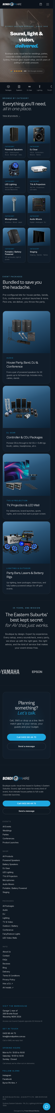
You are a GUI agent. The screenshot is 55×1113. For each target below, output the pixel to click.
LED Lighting (8, 872)
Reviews (6, 964)
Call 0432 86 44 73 (26, 737)
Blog (5, 967)
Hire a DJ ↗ (8, 983)
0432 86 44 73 (9, 1033)
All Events (7, 826)
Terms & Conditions (11, 975)
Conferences (8, 838)
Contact (6, 956)
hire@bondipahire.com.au (14, 1036)
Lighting (6, 918)
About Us (7, 952)
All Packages (8, 906)
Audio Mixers (8, 884)
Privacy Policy (9, 979)
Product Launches (11, 842)
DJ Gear (6, 868)
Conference (8, 930)
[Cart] (40, 4)
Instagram (7, 1075)
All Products (8, 856)
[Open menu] (47, 4)
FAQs (5, 960)
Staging (6, 892)
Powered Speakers (11, 860)
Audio (5, 910)
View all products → (11, 116)
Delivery (6, 971)
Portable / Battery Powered (15, 888)
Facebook (7, 1079)
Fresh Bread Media (31, 1111)
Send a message (26, 746)
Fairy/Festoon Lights (11, 934)
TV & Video (8, 922)
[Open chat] (46, 1106)
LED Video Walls (10, 938)
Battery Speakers (10, 864)
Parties (6, 834)
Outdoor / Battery (10, 926)
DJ (4, 914)
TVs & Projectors (10, 876)
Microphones (8, 880)
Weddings (7, 830)
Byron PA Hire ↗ (10, 1083)
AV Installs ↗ (8, 987)
